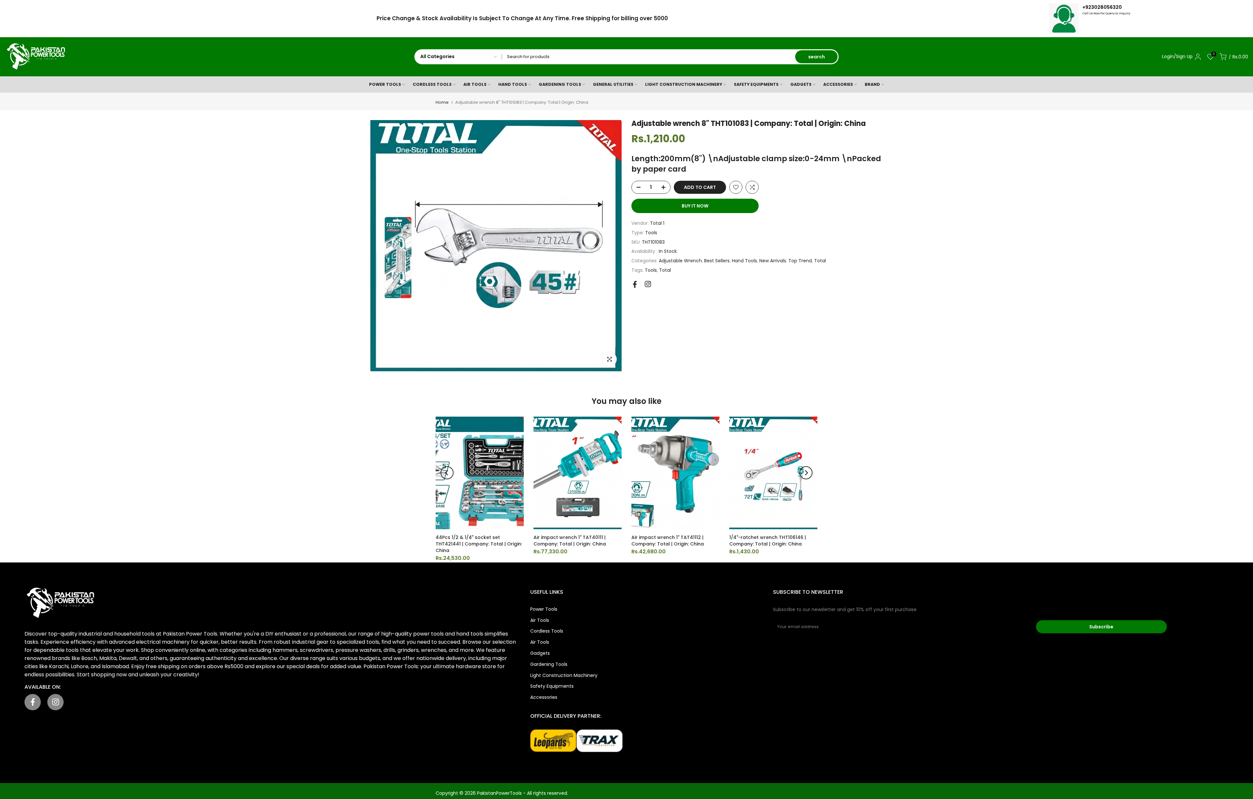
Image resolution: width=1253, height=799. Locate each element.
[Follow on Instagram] (648, 284)
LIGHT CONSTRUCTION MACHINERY (683, 84)
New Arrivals (772, 260)
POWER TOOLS (385, 84)
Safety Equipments (552, 686)
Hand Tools (744, 260)
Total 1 (657, 223)
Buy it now (695, 206)
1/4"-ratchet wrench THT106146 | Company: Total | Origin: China (767, 540)
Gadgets (540, 653)
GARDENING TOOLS (560, 84)
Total (820, 260)
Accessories (543, 697)
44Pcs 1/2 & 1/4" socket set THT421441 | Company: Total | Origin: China (479, 544)
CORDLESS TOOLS (432, 84)
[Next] (805, 472)
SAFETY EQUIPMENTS (756, 84)
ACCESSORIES (838, 84)
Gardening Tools (548, 664)
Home (442, 102)
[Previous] (447, 472)
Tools (651, 232)
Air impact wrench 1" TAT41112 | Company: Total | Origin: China (667, 540)
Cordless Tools (546, 631)
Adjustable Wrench (680, 260)
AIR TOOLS (475, 84)
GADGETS (801, 84)
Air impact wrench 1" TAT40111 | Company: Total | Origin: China (570, 540)
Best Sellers (717, 260)
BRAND (872, 84)
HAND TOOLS (512, 84)
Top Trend (800, 260)
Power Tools (543, 609)
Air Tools (539, 620)
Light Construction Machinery (563, 675)
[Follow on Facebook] (634, 284)
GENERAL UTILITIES (613, 84)
